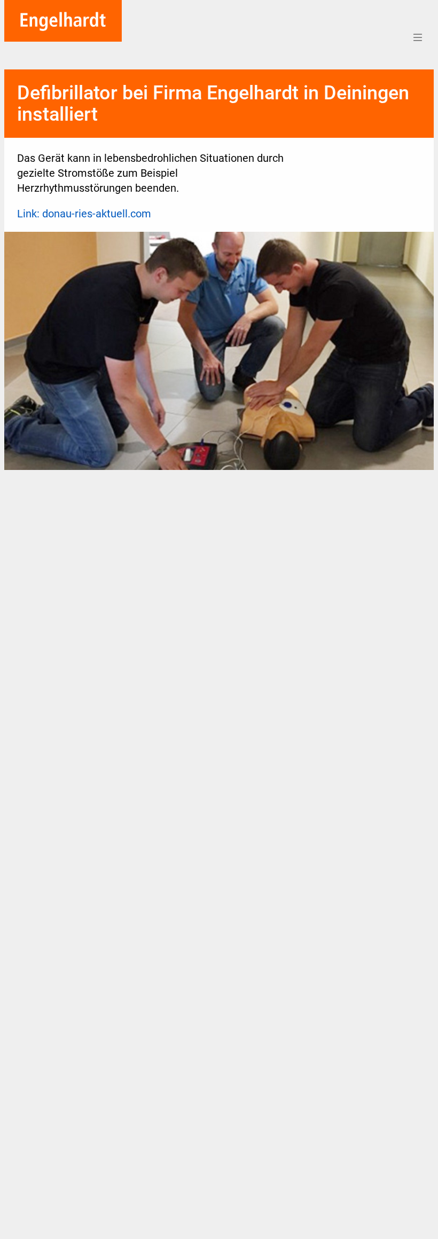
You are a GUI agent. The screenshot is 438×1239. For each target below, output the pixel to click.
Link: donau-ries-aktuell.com (84, 213)
